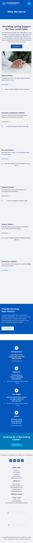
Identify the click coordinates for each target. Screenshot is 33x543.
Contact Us (16, 470)
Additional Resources (16, 491)
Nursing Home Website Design (15, 539)
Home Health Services (16, 487)
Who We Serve (16, 484)
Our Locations (16, 472)
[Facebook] (18, 460)
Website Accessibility (16, 478)
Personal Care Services (17, 486)
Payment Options (16, 489)
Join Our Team (16, 476)
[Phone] (10, 460)
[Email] (14, 460)
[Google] (22, 460)
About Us (16, 474)
